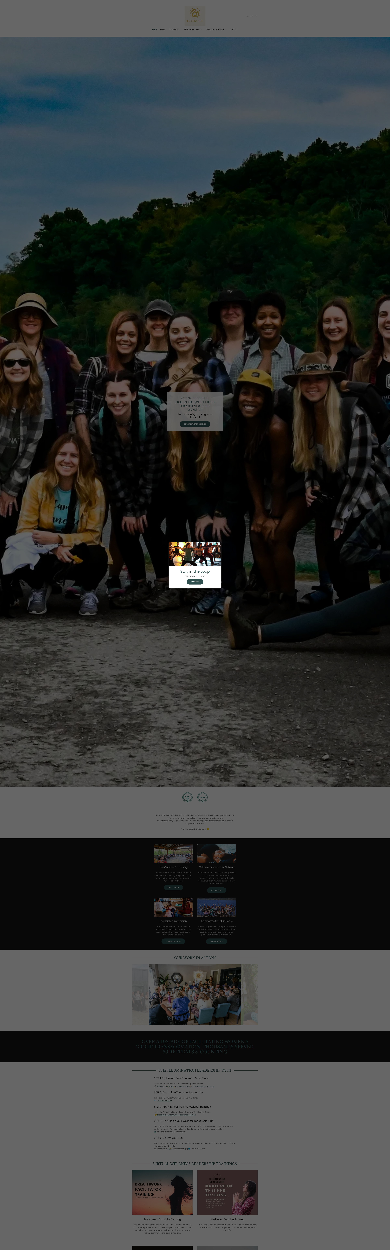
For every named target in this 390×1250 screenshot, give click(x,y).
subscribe (195, 582)
